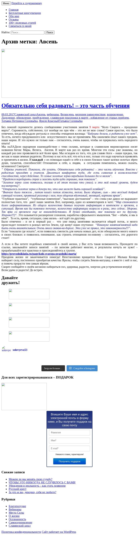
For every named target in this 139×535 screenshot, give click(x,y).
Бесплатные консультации (25, 12)
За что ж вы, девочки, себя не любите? (32, 492)
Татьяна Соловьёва (71, 120)
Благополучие (17, 506)
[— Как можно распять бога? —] (103, 362)
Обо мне (14, 16)
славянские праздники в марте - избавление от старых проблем (89, 117)
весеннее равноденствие (90, 114)
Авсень (40, 114)
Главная (13, 9)
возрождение (115, 114)
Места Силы (16, 512)
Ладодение (8, 117)
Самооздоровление (20, 522)
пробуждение (40, 117)
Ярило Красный (49, 120)
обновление (23, 117)
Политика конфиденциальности (21, 531)
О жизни (14, 515)
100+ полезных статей (22, 22)
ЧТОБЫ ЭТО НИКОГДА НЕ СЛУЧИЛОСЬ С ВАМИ (42, 482)
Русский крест (17, 488)
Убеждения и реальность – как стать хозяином (37, 485)
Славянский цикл (25, 114)
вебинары (53, 114)
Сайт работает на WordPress (59, 531)
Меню (6, 3)
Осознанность (17, 519)
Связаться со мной (20, 26)
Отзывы (14, 19)
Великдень (67, 114)
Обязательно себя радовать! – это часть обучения (65, 105)
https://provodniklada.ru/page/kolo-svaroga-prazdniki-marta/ (39, 253)
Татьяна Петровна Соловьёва (19, 120)
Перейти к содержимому (26, 3)
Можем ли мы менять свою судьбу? (30, 479)
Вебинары (15, 509)
